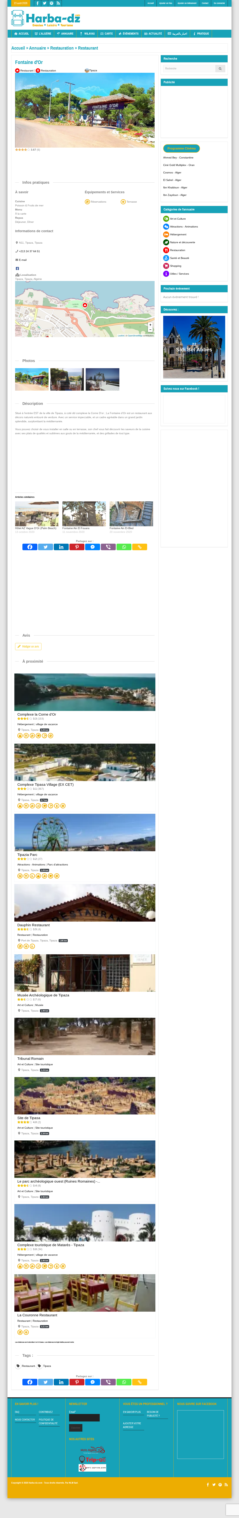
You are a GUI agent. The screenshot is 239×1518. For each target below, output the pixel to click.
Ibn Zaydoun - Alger (175, 194)
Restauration (62, 48)
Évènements (131, 33)
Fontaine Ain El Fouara (75, 528)
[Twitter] (45, 547)
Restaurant (88, 48)
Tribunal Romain (30, 1059)
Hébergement (25, 724)
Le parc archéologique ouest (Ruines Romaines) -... (58, 1181)
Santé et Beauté (179, 257)
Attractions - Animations (31, 864)
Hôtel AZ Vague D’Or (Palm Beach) (35, 528)
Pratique (203, 33)
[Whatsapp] (124, 547)
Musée (39, 1005)
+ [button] (150, 325)
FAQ (17, 1412)
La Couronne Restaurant (37, 1315)
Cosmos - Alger (172, 172)
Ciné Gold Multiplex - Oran (179, 165)
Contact (205, 3)
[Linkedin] (61, 547)
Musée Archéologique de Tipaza (43, 995)
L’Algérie (45, 33)
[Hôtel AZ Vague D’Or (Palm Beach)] (37, 513)
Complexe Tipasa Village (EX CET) (45, 785)
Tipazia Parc (27, 855)
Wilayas (89, 33)
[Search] (220, 68)
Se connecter (219, 3)
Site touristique (44, 1064)
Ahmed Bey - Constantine (178, 157)
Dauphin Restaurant (33, 925)
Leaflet (121, 335)
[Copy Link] (139, 547)
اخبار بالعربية (179, 33)
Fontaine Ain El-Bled (122, 528)
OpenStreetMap (135, 335)
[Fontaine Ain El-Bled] (131, 513)
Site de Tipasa (28, 1118)
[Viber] (108, 547)
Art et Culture (25, 1005)
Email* (72, 1412)
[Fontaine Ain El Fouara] (84, 513)
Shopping (175, 265)
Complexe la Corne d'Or (36, 714)
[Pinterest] (76, 547)
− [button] (150, 330)
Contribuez (46, 1412)
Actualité (155, 33)
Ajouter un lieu (165, 3)
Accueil (151, 3)
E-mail (23, 259)
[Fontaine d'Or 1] (102, 379)
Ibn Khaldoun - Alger (175, 187)
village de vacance (47, 724)
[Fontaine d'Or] (32, 379)
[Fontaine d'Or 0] (67, 379)
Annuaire (67, 33)
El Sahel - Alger (172, 179)
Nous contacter (25, 1419)
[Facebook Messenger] (92, 547)
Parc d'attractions (57, 864)
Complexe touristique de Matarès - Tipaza (50, 1245)
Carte (109, 33)
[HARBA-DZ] (45, 18)
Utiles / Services (179, 273)
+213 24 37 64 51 (29, 251)
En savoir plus (132, 1412)
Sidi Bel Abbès (194, 349)
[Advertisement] (160, 15)
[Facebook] (17, 268)
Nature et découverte (182, 242)
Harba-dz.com (35, 1482)
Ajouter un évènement (187, 3)
